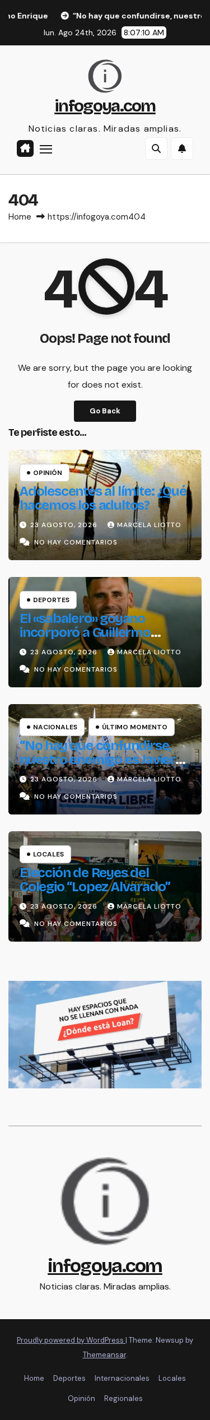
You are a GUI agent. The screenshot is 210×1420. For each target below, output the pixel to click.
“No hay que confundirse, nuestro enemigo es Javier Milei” (97, 759)
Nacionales (55, 727)
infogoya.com (105, 106)
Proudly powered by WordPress (71, 1340)
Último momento (134, 727)
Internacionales (122, 1378)
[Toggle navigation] (46, 149)
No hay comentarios (76, 542)
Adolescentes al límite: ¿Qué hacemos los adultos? (103, 498)
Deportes (51, 599)
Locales (48, 854)
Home (19, 216)
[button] (156, 148)
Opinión (47, 472)
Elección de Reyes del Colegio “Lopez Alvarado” (95, 880)
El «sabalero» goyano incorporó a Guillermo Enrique (85, 632)
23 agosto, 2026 (65, 524)
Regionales (123, 1398)
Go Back (105, 411)
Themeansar (104, 1355)
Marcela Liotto (149, 524)
